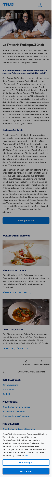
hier (26, 455)
